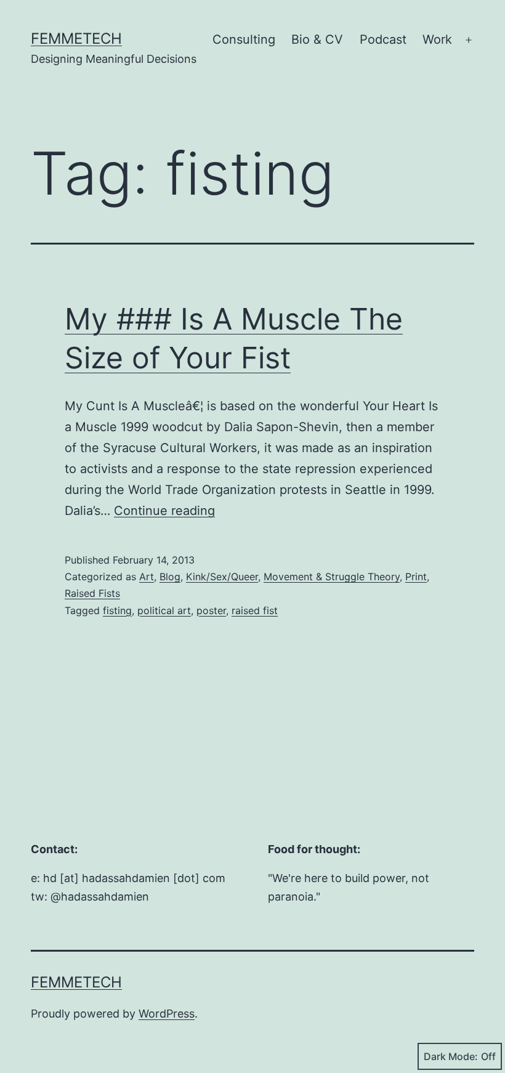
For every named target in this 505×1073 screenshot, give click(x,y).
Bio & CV (317, 39)
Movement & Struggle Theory (332, 576)
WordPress (167, 1013)
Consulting (243, 39)
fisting (117, 610)
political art (164, 610)
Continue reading (164, 510)
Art (146, 576)
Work (437, 39)
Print (416, 576)
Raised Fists (92, 593)
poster (211, 610)
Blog (170, 576)
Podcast (383, 39)
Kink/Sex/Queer (222, 576)
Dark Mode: (451, 1056)
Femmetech (76, 38)
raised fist (255, 610)
